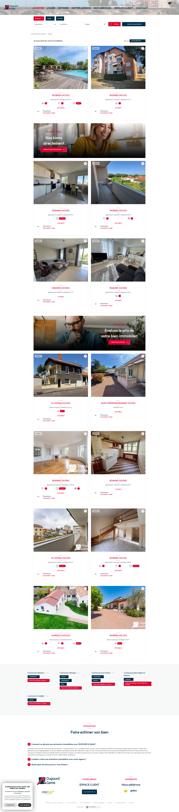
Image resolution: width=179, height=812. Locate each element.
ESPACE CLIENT (123, 8)
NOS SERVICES (102, 8)
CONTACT (142, 8)
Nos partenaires (85, 803)
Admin (110, 803)
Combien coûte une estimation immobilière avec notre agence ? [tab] (58, 759)
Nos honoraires (71, 803)
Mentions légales (99, 803)
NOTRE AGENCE (81, 8)
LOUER (51, 8)
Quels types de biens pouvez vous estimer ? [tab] (49, 764)
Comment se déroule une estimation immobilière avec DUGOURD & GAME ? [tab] (63, 744)
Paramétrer (10, 805)
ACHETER (38, 8)
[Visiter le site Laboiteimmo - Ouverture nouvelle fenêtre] (93, 807)
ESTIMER (63, 8)
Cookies (131, 803)
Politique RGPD (120, 803)
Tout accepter (25, 805)
